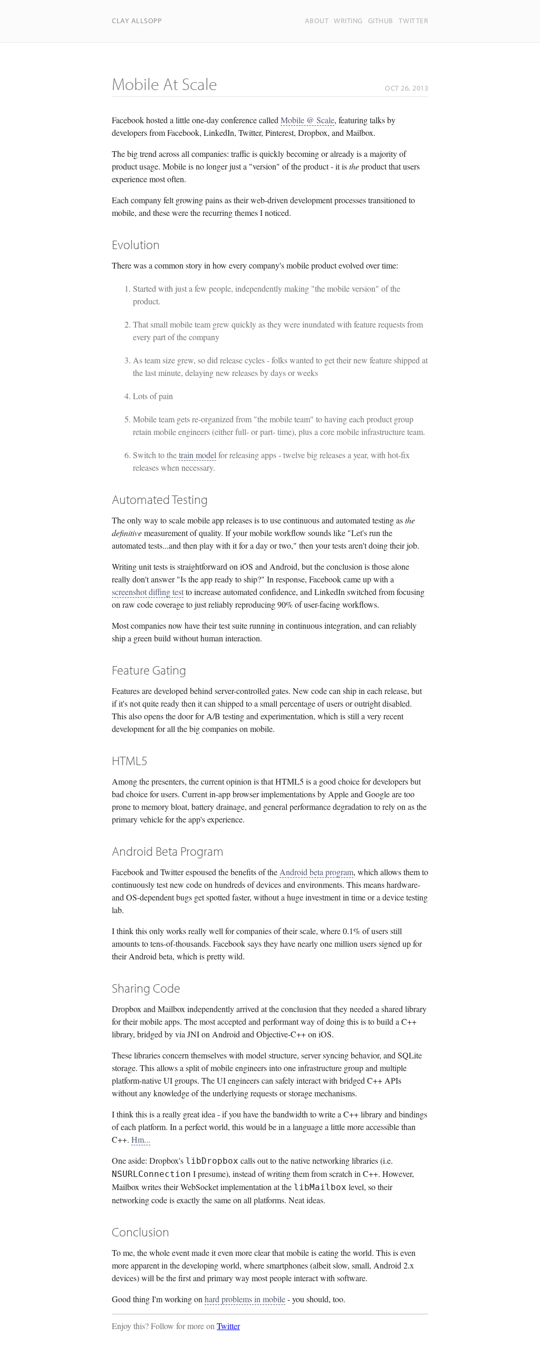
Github (380, 20)
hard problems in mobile (245, 1298)
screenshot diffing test (148, 591)
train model (197, 454)
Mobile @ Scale (307, 119)
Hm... (140, 1139)
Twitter (414, 20)
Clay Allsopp (136, 20)
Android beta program (316, 871)
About (317, 20)
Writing (348, 20)
